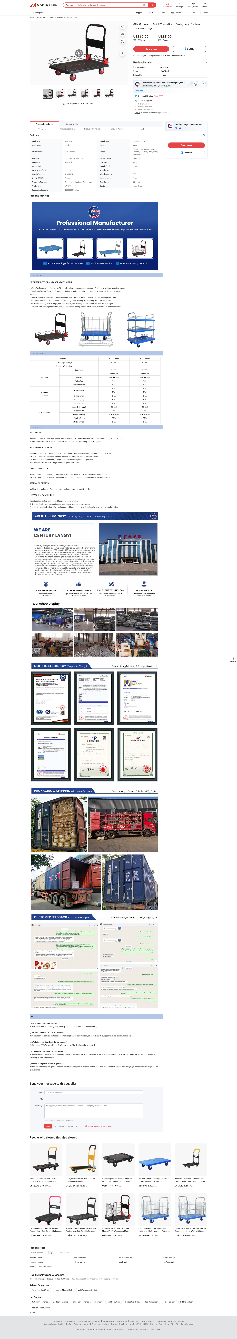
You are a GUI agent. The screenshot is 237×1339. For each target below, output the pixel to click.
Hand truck (122, 1262)
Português (77, 1324)
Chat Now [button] (191, 49)
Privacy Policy (155, 1329)
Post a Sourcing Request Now (98, 1126)
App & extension (177, 13)
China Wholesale (108, 1321)
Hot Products (58, 1321)
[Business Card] (204, 134)
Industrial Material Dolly (64, 1290)
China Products (70, 1321)
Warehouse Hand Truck (40, 1290)
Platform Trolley (71, 18)
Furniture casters (36, 1262)
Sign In (137, 112)
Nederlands (123, 1324)
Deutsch (114, 1324)
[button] (155, 129)
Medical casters (169, 1258)
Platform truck (168, 1262)
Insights (181, 1321)
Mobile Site (172, 1321)
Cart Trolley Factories (40, 1302)
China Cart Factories (81, 1302)
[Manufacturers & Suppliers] (43, 5)
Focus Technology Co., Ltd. (102, 1329)
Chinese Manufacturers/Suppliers (89, 1321)
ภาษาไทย (159, 1324)
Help (163, 13)
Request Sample (178, 55)
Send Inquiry (151, 49)
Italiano (106, 1324)
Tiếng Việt (174, 1324)
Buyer (150, 13)
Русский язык (96, 1324)
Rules (206, 13)
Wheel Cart (98, 1302)
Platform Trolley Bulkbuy (41, 1308)
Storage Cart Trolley (132, 1302)
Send (48, 1126)
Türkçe (167, 1324)
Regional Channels (147, 1321)
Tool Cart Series (80, 1258)
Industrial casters (125, 1258)
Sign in (204, 6)
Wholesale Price (122, 1321)
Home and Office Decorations (41, 1266)
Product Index (161, 1321)
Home (32, 18)
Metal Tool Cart (169, 1302)
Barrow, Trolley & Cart (56, 18)
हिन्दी (151, 1324)
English (60, 1324)
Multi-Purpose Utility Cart (87, 1290)
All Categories (38, 13)
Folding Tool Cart (186, 1302)
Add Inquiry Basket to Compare (79, 103)
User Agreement (132, 1329)
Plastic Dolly (79, 1262)
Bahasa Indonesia (187, 1324)
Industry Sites (134, 1321)
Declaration (144, 1329)
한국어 (138, 1324)
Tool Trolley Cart (113, 1302)
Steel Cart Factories (60, 1302)
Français (86, 1324)
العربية (132, 1324)
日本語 (145, 1324)
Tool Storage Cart (151, 1302)
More (32, 1312)
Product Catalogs (64, 1252)
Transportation (41, 18)
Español (68, 1324)
